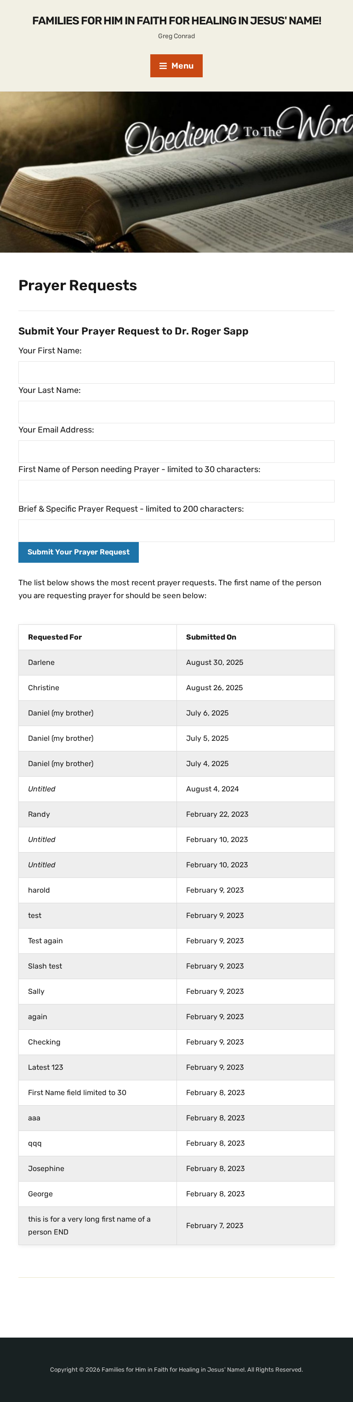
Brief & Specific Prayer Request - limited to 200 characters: (131, 509)
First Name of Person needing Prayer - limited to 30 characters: (139, 469)
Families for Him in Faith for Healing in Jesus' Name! (176, 20)
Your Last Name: (49, 390)
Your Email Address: (56, 430)
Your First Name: (50, 351)
